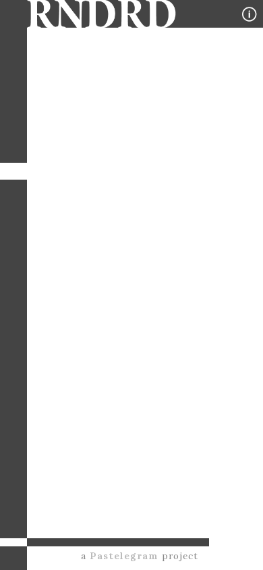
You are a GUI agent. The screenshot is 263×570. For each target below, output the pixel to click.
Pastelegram (124, 556)
